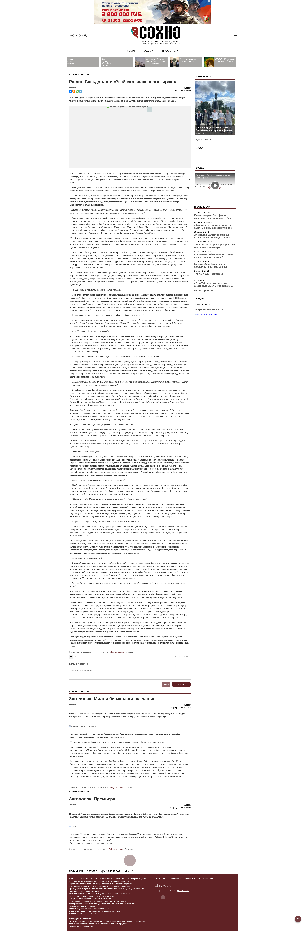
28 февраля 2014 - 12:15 (180, 708)
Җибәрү (181, 684)
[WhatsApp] (77, 91)
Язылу (131, 50)
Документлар (111, 871)
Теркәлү (166, 684)
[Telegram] (80, 91)
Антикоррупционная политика (80, 919)
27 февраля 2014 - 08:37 (180, 808)
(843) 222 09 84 (183, 891)
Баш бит (149, 50)
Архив (128, 871)
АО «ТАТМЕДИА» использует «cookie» (84, 921)
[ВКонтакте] (70, 91)
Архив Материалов (80, 74)
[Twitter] (81, 35)
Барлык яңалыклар (203, 290)
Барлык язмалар (203, 140)
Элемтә (91, 871)
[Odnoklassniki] (72, 35)
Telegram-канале (116, 652)
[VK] (76, 35)
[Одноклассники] (73, 91)
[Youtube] (85, 35)
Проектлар (170, 50)
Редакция (76, 871)
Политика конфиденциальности (81, 926)
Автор (187, 88)
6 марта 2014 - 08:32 (182, 91)
